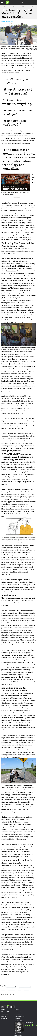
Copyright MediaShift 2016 (18, 1034)
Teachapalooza (11, 271)
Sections (2, 2)
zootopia (26, 989)
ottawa (3, 989)
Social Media (4, 1014)
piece (20, 587)
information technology (25, 986)
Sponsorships (18, 1014)
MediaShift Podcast (20, 1021)
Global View (4, 1018)
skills (19, 989)
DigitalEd (17, 1018)
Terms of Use (18, 1032)
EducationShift (5, 1012)
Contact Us (18, 1012)
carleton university (11, 986)
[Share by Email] (32, 7)
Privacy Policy (18, 1030)
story (11, 582)
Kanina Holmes (8, 21)
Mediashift (7, 2)
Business (3, 1016)
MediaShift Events (19, 1016)
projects (28, 552)
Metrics (3, 1009)
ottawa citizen (11, 989)
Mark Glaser (31, 1025)
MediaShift (8, 1006)
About (17, 1009)
